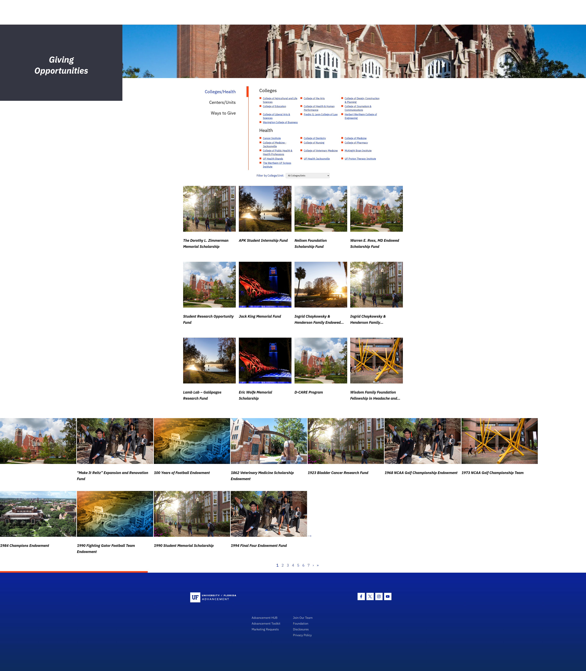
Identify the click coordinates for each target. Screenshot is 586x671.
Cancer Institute (272, 138)
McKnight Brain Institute (358, 150)
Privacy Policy (302, 635)
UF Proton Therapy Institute (360, 158)
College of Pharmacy (356, 142)
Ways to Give (223, 113)
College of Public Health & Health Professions (277, 152)
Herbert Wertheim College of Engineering (361, 116)
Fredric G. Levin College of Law (321, 114)
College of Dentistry (315, 138)
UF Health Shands (273, 158)
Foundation (300, 623)
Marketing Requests (265, 629)
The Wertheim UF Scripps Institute (277, 164)
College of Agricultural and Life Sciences (280, 100)
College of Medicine (356, 138)
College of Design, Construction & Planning (362, 100)
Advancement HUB (264, 618)
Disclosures (301, 629)
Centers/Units (222, 102)
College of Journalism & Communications (358, 108)
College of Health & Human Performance (319, 108)
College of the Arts (314, 98)
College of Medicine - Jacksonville (274, 144)
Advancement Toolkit (266, 623)
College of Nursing (314, 142)
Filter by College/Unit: (270, 175)
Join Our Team (303, 618)
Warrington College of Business (280, 122)
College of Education (274, 106)
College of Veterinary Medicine (321, 150)
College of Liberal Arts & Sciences (276, 116)
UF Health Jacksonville (317, 158)
